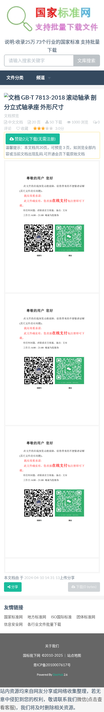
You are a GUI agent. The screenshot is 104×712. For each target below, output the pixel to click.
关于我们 (52, 646)
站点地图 (74, 655)
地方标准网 (36, 617)
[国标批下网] (52, 18)
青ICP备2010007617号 (52, 665)
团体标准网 (86, 617)
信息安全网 (13, 624)
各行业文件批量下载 (44, 624)
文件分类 (14, 77)
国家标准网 (13, 617)
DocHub (58, 674)
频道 (41, 77)
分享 (14, 587)
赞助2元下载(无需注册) (35, 139)
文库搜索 (86, 60)
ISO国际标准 (61, 617)
